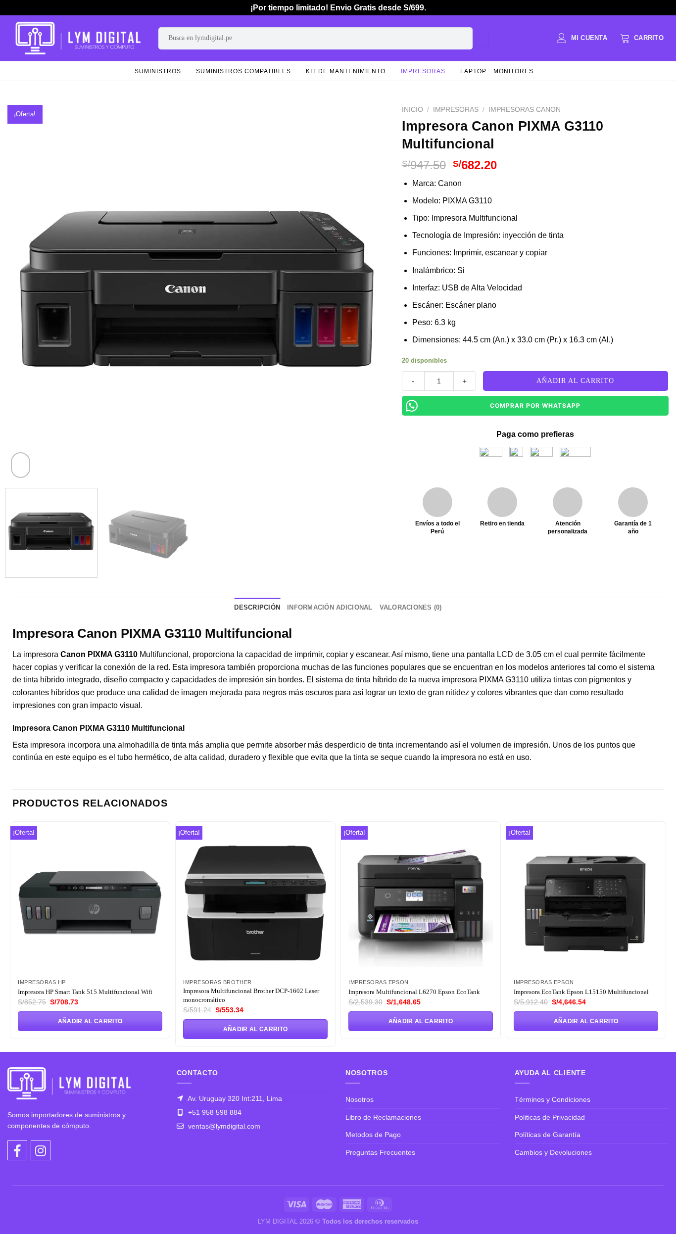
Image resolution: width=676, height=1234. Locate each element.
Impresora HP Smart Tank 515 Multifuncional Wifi (85, 992)
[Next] (367, 291)
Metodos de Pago (373, 1135)
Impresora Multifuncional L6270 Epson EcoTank (414, 992)
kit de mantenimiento (346, 71)
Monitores (513, 71)
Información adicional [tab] (329, 607)
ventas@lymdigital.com (223, 1126)
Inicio (412, 109)
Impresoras (423, 71)
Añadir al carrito (575, 380)
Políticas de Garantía (547, 1135)
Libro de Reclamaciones (383, 1117)
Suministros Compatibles (243, 71)
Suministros (158, 71)
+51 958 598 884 (213, 1112)
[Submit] (481, 38)
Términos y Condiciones (552, 1099)
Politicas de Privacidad (550, 1117)
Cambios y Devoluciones (553, 1152)
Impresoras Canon (524, 109)
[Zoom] (20, 465)
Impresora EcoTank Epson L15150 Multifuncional (581, 992)
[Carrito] (642, 38)
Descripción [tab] (257, 607)
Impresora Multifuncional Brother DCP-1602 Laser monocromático (251, 995)
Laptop (473, 71)
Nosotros (359, 1099)
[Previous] (28, 291)
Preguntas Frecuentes (380, 1152)
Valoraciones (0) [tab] (411, 607)
